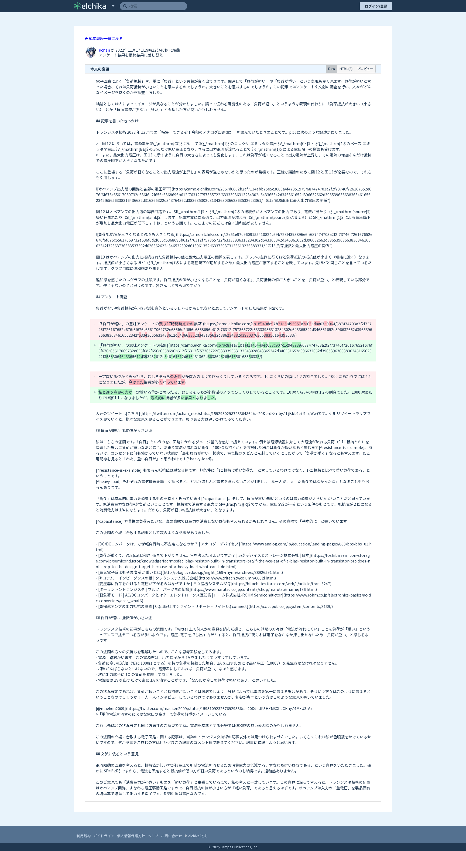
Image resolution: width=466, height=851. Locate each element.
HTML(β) (346, 69)
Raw (331, 69)
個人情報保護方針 (131, 835)
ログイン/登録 (376, 6)
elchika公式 (197, 835)
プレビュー (365, 69)
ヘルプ (153, 835)
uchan (105, 50)
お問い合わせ (171, 835)
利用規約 (84, 835)
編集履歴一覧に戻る (105, 38)
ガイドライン (103, 835)
